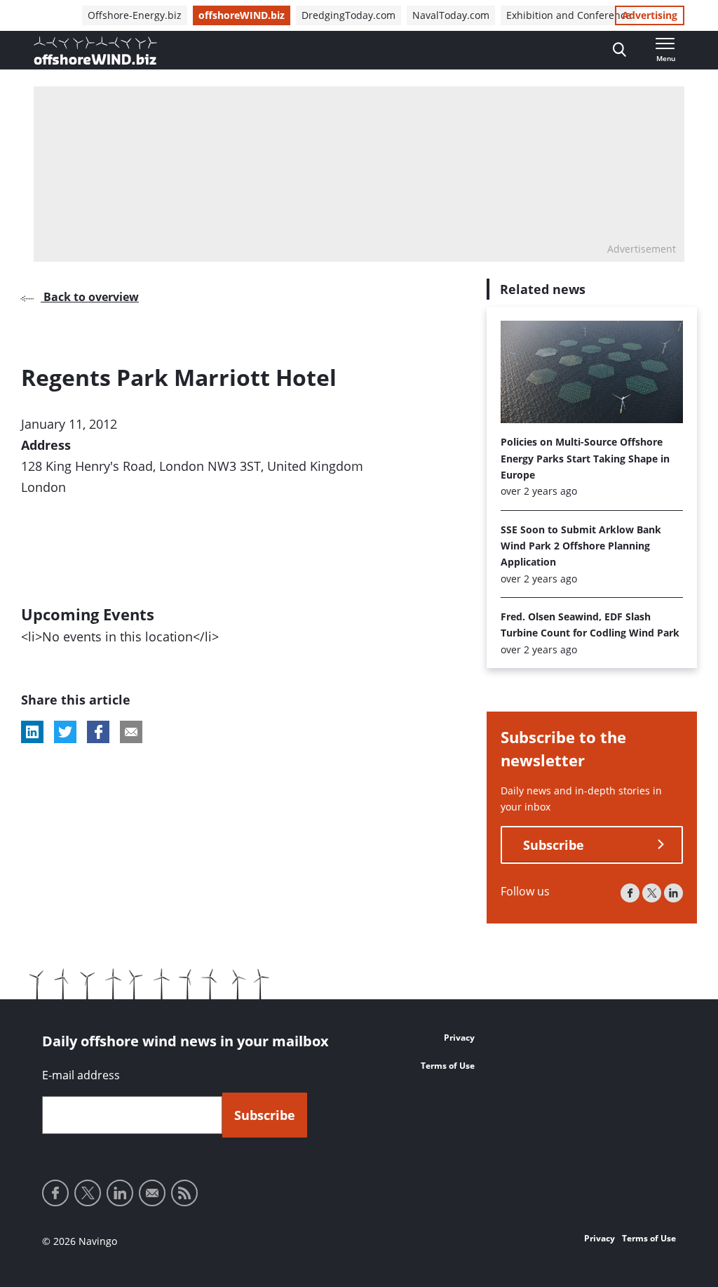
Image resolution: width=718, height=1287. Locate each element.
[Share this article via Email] (131, 732)
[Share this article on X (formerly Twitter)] (65, 732)
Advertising (649, 15)
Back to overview (90, 297)
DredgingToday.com (348, 15)
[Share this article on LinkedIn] (32, 732)
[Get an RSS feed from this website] (184, 1193)
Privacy (459, 1037)
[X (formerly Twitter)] (651, 892)
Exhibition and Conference (568, 15)
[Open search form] (619, 50)
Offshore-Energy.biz (135, 15)
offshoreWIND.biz (241, 15)
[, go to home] (95, 50)
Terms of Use (448, 1066)
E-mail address (81, 1075)
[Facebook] (630, 892)
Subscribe (553, 844)
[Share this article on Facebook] (98, 732)
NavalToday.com (450, 15)
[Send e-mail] (152, 1193)
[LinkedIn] (673, 892)
